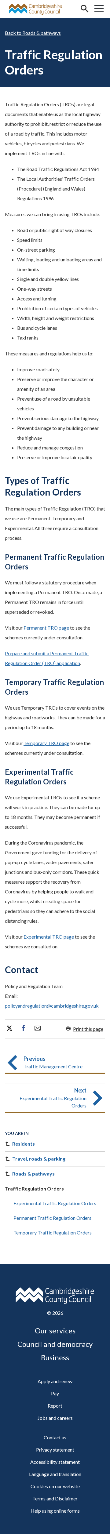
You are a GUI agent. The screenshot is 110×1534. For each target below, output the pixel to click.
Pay (55, 1393)
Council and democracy (55, 1344)
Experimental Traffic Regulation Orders (54, 1203)
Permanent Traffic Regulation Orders (52, 1218)
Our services (55, 1330)
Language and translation (55, 1474)
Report (55, 1406)
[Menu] (99, 9)
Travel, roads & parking (38, 1158)
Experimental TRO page (49, 937)
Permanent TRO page (46, 628)
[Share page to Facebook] (23, 1028)
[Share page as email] (37, 1028)
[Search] (84, 9)
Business (55, 1357)
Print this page (88, 1029)
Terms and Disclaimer (55, 1498)
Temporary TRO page (46, 743)
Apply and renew (55, 1381)
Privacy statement (55, 1449)
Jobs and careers (55, 1418)
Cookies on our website (55, 1486)
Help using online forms (55, 1511)
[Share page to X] (9, 1028)
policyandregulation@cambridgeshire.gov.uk (52, 1006)
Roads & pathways (41, 33)
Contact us (55, 1437)
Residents (23, 1144)
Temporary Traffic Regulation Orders (52, 1232)
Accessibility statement (55, 1462)
